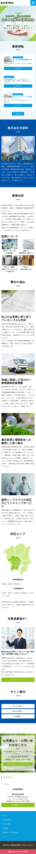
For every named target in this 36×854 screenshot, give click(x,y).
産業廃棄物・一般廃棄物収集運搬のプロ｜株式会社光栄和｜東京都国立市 (7, 3)
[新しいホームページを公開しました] (8, 97)
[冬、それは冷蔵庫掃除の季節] (8, 61)
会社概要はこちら (17, 805)
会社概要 (17, 716)
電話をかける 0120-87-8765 (18, 851)
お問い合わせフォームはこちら (17, 764)
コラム (6, 784)
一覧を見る (18, 114)
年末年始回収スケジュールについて (16, 79)
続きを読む (19, 68)
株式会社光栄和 (15, 845)
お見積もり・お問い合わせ (10, 832)
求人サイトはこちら (17, 680)
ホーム (5, 815)
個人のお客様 (17, 711)
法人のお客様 (17, 706)
